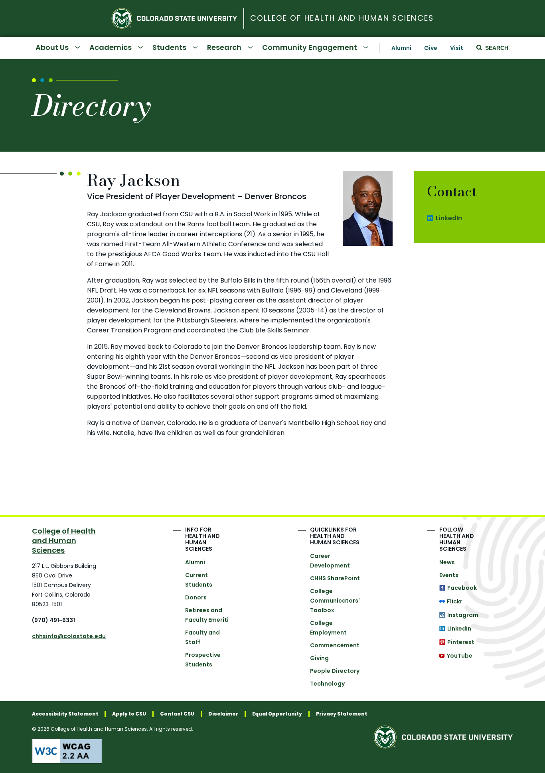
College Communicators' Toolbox (335, 600)
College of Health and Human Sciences (342, 18)
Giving (319, 658)
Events (448, 575)
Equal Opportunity (277, 714)
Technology (327, 684)
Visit (456, 48)
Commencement (334, 645)
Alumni (401, 48)
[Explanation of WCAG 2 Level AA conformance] (199, 751)
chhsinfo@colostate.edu (69, 636)
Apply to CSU (129, 714)
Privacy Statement (341, 714)
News (447, 562)
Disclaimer (223, 714)
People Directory (334, 671)
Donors (196, 597)
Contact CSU (177, 714)
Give (430, 48)
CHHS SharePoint (335, 578)
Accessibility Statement (65, 714)
